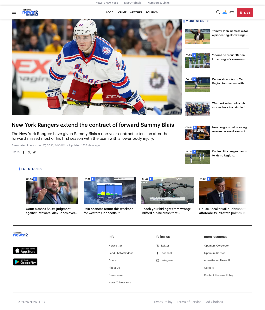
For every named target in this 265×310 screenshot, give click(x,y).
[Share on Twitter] (29, 152)
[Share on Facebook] (23, 152)
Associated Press (23, 145)
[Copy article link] (34, 152)
